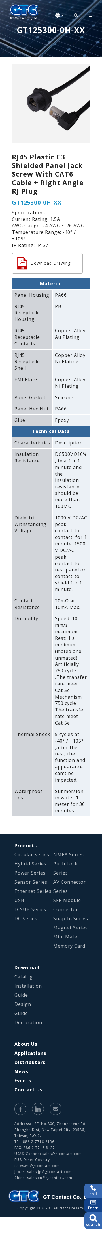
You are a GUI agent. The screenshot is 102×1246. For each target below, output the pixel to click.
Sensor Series (30, 882)
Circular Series (31, 854)
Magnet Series (70, 928)
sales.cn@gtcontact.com (49, 1177)
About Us (25, 1044)
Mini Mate (65, 937)
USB (19, 900)
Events (22, 1080)
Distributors (29, 1062)
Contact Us (28, 1090)
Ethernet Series (33, 891)
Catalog (23, 977)
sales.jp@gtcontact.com (49, 1171)
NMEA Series (68, 854)
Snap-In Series (70, 918)
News (21, 1071)
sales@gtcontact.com (62, 1153)
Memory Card (69, 946)
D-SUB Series (30, 909)
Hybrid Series (30, 864)
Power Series (30, 873)
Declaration (28, 1022)
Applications (30, 1053)
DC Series (25, 918)
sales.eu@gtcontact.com (37, 1165)
